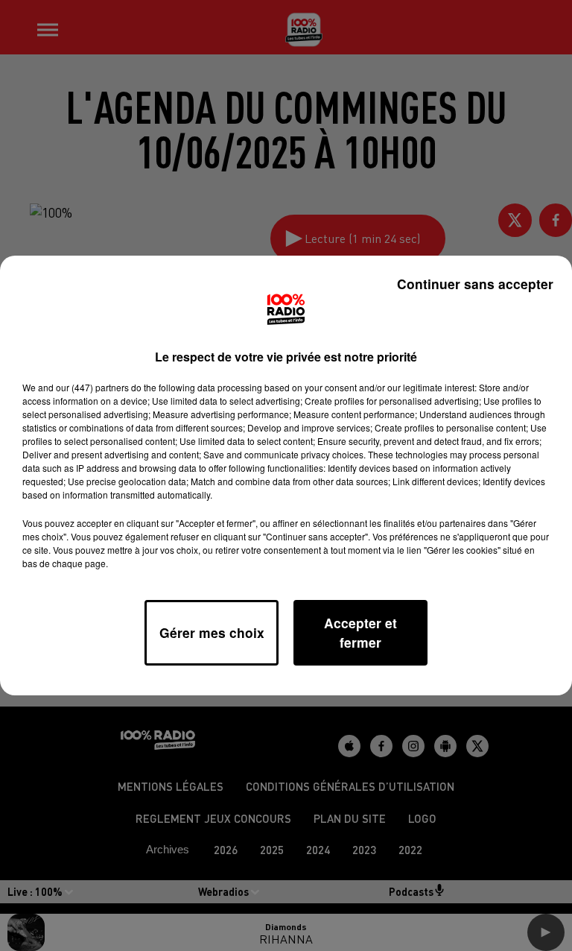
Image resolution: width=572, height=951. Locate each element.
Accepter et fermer (360, 632)
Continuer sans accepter (475, 283)
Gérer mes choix (211, 632)
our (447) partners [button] (92, 387)
